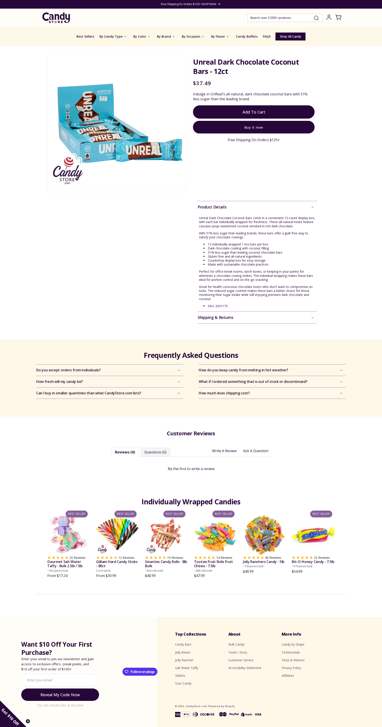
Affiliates (288, 675)
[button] (257, 207)
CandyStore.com (196, 706)
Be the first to (191, 468)
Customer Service (241, 660)
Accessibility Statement (244, 668)
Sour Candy (183, 683)
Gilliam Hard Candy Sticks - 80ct (117, 566)
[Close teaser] (28, 721)
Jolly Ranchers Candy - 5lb (264, 564)
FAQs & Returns (293, 660)
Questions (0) (155, 452)
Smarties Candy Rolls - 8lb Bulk (166, 566)
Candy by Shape (293, 644)
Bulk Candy (236, 644)
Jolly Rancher (184, 660)
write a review (202, 468)
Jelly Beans (183, 652)
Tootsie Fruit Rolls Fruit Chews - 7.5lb (213, 566)
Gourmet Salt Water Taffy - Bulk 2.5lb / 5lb (65, 566)
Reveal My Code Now (60, 694)
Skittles (180, 675)
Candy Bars (183, 644)
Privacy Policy (291, 668)
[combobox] (285, 18)
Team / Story (237, 652)
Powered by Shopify (221, 706)
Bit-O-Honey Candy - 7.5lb (313, 564)
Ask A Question (255, 450)
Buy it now (253, 127)
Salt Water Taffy (186, 668)
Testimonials (291, 652)
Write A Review (224, 450)
